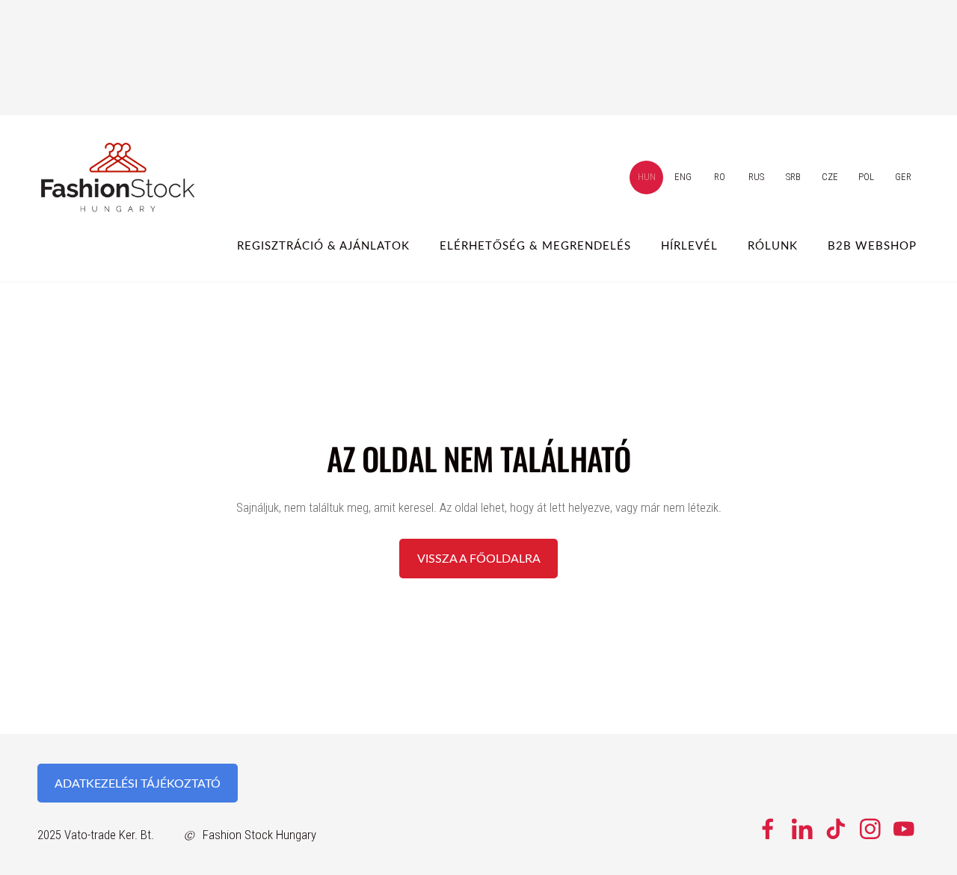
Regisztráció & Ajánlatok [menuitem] (323, 245)
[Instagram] (870, 829)
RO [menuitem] (719, 176)
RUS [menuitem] (756, 176)
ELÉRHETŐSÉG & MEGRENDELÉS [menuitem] (535, 245)
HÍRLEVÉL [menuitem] (689, 245)
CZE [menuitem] (830, 176)
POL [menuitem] (866, 176)
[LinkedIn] (802, 829)
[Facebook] (768, 829)
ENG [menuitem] (683, 176)
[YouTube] (904, 829)
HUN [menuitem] (647, 176)
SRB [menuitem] (793, 176)
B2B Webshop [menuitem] (872, 245)
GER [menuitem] (903, 176)
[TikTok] (836, 829)
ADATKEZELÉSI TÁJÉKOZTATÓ (138, 783)
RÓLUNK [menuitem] (773, 245)
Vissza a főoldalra (479, 558)
